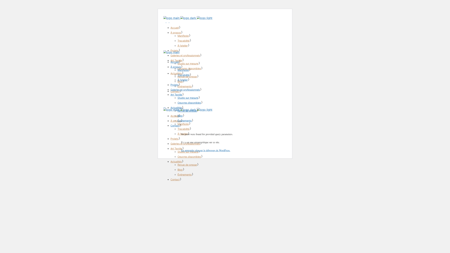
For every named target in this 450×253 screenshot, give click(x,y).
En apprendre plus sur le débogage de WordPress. (205, 150)
